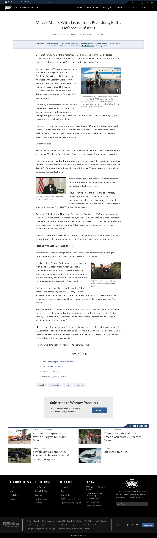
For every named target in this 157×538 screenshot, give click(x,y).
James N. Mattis (59, 376)
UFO (144, 7)
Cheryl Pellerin (76, 35)
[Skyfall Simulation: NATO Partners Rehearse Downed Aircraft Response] (42, 455)
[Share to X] (99, 35)
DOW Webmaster (87, 46)
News (79, 7)
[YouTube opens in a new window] (151, 2)
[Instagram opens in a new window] (142, 2)
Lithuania (79, 385)
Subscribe (99, 410)
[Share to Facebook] (95, 35)
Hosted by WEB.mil (78, 535)
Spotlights (107, 7)
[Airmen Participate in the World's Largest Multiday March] (42, 436)
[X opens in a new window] (132, 2)
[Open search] (152, 7)
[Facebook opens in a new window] (137, 2)
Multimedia (92, 7)
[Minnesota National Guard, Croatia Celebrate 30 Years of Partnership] (112, 436)
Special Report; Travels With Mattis (62, 361)
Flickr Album (52, 371)
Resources (132, 7)
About (120, 7)
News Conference (55, 366)
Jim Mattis (55, 385)
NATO (67, 385)
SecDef (41, 385)
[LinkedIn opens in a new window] (146, 2)
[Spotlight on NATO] (112, 455)
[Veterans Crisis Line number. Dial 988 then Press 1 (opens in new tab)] (11, 524)
